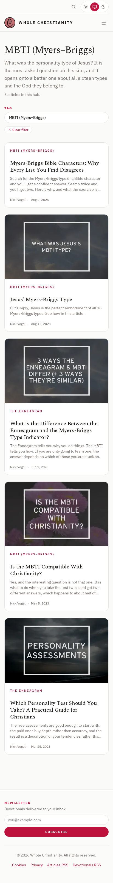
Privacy (36, 865)
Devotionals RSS (87, 865)
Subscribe (56, 832)
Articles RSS (57, 865)
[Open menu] (104, 23)
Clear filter (20, 130)
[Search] (73, 7)
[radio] (85, 6)
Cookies (19, 865)
